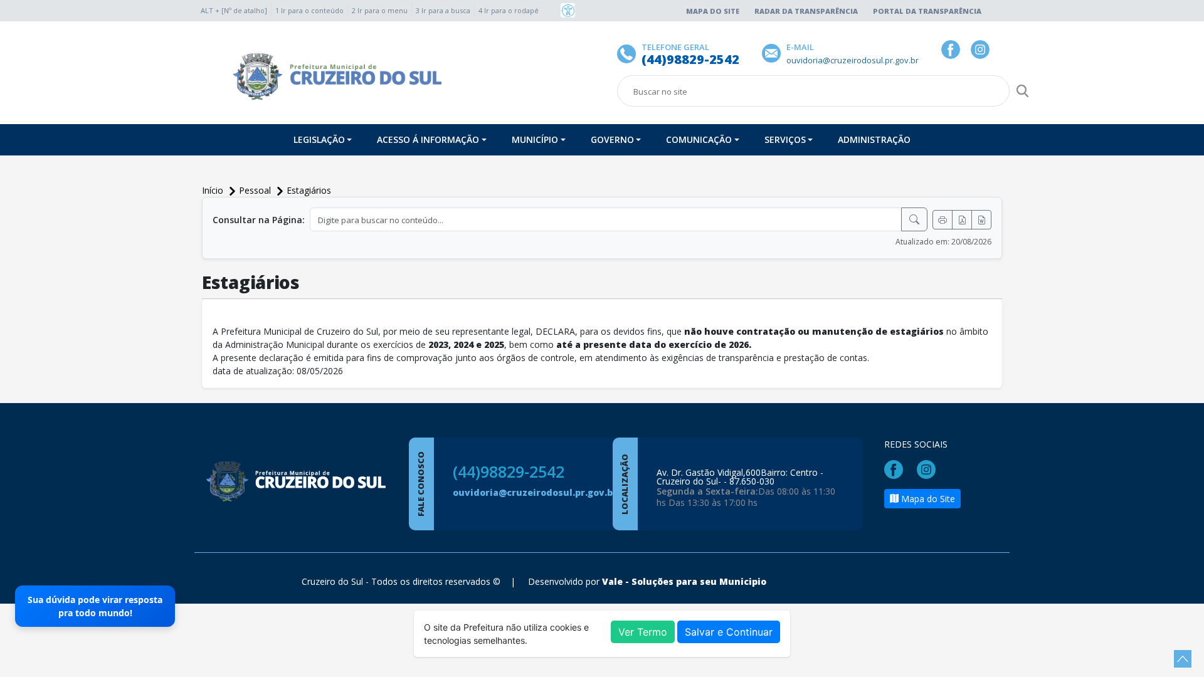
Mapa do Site (712, 11)
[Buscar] (914, 219)
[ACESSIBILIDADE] (568, 10)
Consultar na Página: (259, 220)
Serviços (785, 139)
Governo (612, 139)
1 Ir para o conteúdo (309, 10)
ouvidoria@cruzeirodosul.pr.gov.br (535, 492)
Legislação (319, 139)
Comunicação (699, 139)
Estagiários (309, 190)
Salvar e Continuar (729, 632)
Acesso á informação (428, 139)
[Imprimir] (942, 219)
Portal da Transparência (927, 11)
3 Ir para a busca (443, 10)
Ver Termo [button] (642, 632)
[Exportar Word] (981, 219)
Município (535, 139)
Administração (874, 139)
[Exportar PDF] (962, 219)
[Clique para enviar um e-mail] (774, 52)
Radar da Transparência (806, 11)
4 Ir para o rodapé (508, 10)
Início (214, 190)
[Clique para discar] (629, 52)
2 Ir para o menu (380, 10)
